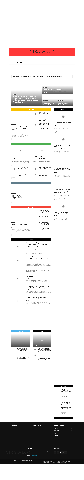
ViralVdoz (12, 131)
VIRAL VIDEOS (26, 57)
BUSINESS (58, 57)
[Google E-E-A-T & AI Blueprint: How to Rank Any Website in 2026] (20, 216)
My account (58, 59)
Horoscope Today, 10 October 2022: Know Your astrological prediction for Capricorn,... (62, 191)
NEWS (20, 57)
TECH (62, 57)
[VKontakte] (66, 452)
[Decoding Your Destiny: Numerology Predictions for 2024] (42, 340)
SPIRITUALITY (17, 59)
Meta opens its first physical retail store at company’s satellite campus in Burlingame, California (36, 244)
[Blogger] (55, 452)
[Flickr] (61, 452)
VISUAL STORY (33, 57)
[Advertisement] (34, 8)
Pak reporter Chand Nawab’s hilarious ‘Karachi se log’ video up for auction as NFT (45, 174)
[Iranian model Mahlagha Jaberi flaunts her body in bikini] (17, 278)
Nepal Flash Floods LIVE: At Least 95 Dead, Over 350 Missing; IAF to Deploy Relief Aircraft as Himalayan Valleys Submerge (17, 197)
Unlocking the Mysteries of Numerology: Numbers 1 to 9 (61, 213)
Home (16, 57)
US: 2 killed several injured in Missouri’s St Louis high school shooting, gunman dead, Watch (43, 355)
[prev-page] (12, 139)
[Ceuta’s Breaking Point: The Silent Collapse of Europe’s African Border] (65, 100)
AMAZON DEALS (25, 59)
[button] (71, 57)
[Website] (68, 57)
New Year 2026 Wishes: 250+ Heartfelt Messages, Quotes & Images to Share (45, 119)
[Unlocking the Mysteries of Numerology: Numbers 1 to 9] (63, 206)
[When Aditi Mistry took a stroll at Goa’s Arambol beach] (35, 169)
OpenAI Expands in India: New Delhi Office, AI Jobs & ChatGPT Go (45, 218)
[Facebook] (58, 452)
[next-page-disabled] (14, 202)
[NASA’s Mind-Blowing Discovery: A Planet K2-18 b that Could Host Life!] (63, 116)
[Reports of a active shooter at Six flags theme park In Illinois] (35, 360)
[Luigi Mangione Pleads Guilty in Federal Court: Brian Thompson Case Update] (57, 87)
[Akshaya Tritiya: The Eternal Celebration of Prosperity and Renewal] (14, 174)
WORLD (38, 57)
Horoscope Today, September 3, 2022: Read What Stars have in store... (62, 169)
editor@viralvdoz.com (36, 455)
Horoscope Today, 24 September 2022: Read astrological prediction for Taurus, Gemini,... (63, 147)
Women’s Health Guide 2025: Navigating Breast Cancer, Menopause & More (44, 124)
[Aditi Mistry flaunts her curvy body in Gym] (20, 150)
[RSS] (67, 57)
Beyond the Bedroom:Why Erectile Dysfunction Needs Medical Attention (65, 403)
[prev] (69, 76)
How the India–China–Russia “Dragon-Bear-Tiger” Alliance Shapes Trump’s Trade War (44, 130)
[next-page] (14, 139)
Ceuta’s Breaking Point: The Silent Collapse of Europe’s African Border (20, 128)
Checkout (52, 59)
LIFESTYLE (44, 57)
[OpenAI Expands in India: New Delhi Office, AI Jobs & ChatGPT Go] (35, 218)
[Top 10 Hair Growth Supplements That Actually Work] (35, 114)
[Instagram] (63, 452)
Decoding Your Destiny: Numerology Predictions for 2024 (42, 343)
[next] (70, 76)
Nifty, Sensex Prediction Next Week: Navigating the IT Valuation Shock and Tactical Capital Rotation (23, 354)
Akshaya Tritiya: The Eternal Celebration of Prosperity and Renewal (23, 174)
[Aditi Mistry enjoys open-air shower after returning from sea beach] (14, 169)
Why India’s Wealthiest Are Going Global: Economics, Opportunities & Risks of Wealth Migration (23, 349)
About (47, 59)
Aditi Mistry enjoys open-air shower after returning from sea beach (23, 168)
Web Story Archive (40, 59)
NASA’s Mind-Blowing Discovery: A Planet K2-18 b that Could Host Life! (63, 124)
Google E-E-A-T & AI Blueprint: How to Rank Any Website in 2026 (20, 225)
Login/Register (18, 62)
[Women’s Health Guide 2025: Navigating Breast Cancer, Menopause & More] (35, 125)
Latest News (15, 94)
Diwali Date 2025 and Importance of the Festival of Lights (41, 157)
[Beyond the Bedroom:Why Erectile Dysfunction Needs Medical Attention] (49, 100)
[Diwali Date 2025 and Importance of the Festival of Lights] (42, 150)
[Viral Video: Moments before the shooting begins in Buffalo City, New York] (17, 260)
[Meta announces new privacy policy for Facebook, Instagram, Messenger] (17, 300)
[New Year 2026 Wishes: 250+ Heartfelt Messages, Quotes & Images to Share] (35, 119)
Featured (32, 59)
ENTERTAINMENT (51, 57)
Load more (63, 413)
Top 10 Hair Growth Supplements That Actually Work (44, 113)
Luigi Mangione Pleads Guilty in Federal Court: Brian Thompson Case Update (19, 343)
